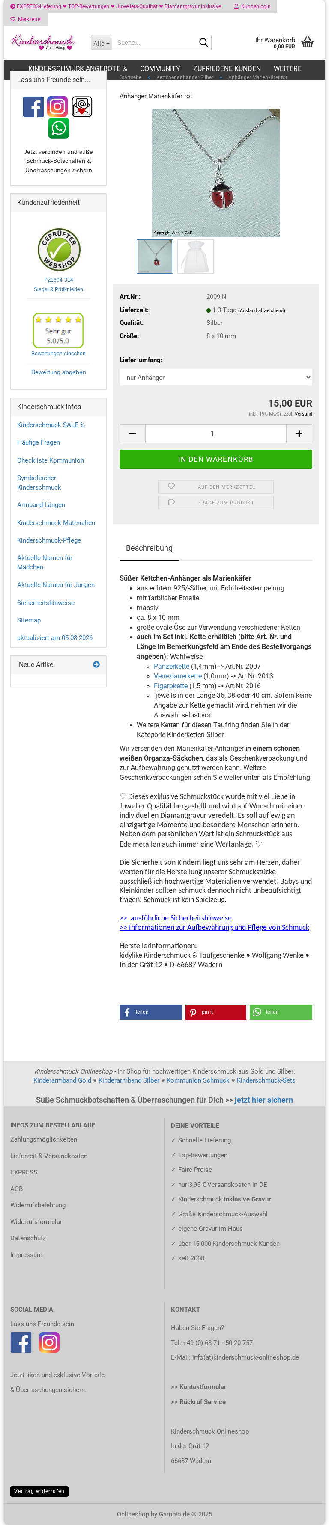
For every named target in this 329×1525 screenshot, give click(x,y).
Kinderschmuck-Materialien (56, 523)
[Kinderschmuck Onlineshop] (44, 43)
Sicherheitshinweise (46, 603)
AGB (16, 1189)
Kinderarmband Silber (129, 1080)
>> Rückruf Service (198, 1402)
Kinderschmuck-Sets (266, 1080)
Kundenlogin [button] (255, 6)
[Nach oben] (305, 1512)
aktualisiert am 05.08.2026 (55, 638)
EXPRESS (23, 1172)
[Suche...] (203, 43)
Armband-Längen (41, 505)
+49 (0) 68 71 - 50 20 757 (218, 1343)
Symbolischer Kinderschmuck (39, 482)
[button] (132, 433)
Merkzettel (28, 19)
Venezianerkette (178, 676)
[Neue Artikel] (96, 665)
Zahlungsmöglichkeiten (43, 1139)
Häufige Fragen (38, 442)
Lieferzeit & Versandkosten (48, 1156)
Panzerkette (171, 666)
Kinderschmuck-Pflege (49, 540)
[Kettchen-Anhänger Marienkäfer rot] (216, 173)
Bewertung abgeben (58, 372)
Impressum (26, 1255)
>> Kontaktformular (199, 1387)
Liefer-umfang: (141, 360)
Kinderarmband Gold (62, 1080)
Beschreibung (149, 547)
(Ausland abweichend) (261, 310)
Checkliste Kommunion (50, 460)
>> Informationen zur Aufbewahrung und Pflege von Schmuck (214, 928)
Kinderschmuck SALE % (51, 425)
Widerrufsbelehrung (38, 1205)
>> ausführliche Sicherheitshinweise (176, 918)
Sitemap (29, 620)
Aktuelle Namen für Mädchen (44, 562)
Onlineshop (133, 1514)
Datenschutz (28, 1238)
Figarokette (171, 686)
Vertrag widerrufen (39, 1491)
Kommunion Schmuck (198, 1080)
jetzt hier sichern (264, 1099)
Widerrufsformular (36, 1222)
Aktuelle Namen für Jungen (56, 585)
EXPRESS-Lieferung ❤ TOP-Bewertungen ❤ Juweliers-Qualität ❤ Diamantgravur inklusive (118, 6)
